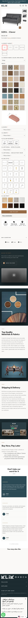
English (22, 616)
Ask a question (6, 237)
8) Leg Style (5, 158)
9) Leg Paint (5, 195)
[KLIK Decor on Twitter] (18, 577)
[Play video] (14, 275)
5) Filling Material (8, 138)
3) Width (4, 127)
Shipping (9, 38)
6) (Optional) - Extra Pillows (11, 147)
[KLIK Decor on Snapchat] (26, 577)
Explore (4, 586)
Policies (4, 582)
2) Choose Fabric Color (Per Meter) (13, 57)
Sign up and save (7, 590)
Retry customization (7, 215)
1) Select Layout (7, 43)
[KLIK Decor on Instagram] (23, 577)
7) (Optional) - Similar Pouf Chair (12, 152)
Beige (3, 63)
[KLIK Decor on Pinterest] (21, 577)
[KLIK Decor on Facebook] (16, 577)
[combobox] (22, 616)
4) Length (5, 132)
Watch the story (10, 263)
